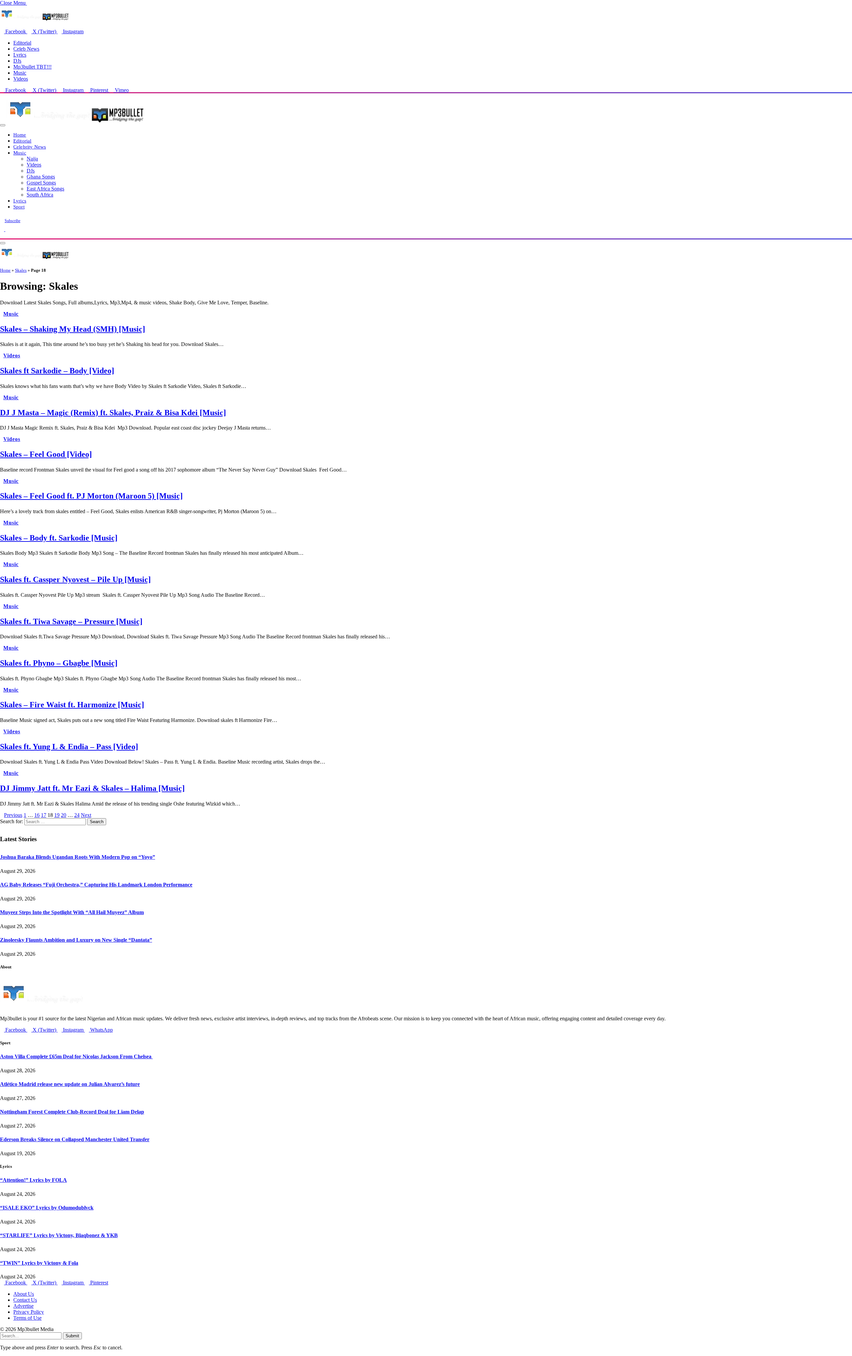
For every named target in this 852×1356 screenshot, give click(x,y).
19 (57, 815)
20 (63, 815)
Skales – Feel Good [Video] (46, 454)
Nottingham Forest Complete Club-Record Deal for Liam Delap (72, 1112)
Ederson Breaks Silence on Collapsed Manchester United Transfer (74, 1139)
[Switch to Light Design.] (7, 229)
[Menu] (2, 125)
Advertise (23, 1306)
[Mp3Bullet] (75, 123)
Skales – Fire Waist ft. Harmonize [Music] (72, 704)
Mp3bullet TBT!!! (32, 67)
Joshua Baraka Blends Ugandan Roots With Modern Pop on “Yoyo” (77, 857)
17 (43, 815)
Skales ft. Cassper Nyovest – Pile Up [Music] (75, 579)
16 (37, 815)
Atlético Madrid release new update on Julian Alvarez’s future (70, 1084)
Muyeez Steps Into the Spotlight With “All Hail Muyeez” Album (72, 912)
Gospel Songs (41, 182)
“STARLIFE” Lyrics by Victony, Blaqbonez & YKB (59, 1235)
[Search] (2, 235)
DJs (17, 61)
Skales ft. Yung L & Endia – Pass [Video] (69, 746)
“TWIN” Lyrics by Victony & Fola (39, 1263)
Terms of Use (27, 1318)
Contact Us (25, 1300)
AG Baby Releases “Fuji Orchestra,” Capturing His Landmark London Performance (96, 884)
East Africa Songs (45, 188)
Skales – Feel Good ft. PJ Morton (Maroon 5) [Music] (91, 496)
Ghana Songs (41, 176)
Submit (72, 1335)
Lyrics (19, 55)
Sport (19, 206)
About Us (23, 1294)
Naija (32, 159)
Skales (21, 270)
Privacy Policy (28, 1312)
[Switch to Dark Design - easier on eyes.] (2, 229)
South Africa (40, 194)
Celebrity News (29, 147)
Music (19, 73)
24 (77, 815)
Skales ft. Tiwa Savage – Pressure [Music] (71, 621)
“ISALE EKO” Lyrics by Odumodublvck (47, 1207)
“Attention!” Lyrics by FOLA (33, 1180)
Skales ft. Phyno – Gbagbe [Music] (58, 663)
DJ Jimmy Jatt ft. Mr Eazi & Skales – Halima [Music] (92, 788)
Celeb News (26, 49)
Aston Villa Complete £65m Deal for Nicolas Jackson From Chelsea (76, 1056)
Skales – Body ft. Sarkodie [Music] (58, 537)
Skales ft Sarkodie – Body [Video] (57, 370)
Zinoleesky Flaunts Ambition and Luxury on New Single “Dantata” (76, 940)
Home (19, 135)
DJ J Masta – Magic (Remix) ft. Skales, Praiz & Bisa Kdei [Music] (113, 412)
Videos (20, 79)
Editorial (22, 43)
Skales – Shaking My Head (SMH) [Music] (72, 329)
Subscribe (12, 220)
